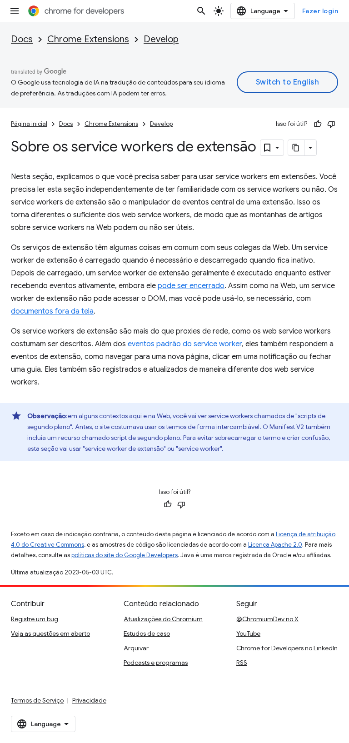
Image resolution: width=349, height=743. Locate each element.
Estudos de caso (147, 633)
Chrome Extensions (88, 39)
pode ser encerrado (191, 285)
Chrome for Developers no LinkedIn (287, 648)
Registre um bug (34, 619)
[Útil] (317, 124)
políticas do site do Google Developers (124, 555)
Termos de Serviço (37, 700)
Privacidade (89, 700)
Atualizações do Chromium (163, 619)
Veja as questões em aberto (50, 633)
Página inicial (29, 124)
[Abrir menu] (14, 11)
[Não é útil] (331, 124)
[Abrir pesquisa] (201, 10)
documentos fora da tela (52, 311)
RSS (241, 662)
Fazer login (320, 11)
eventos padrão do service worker (185, 344)
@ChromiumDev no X (267, 619)
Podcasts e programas (156, 662)
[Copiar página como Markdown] (296, 147)
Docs (22, 39)
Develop (161, 39)
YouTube (248, 633)
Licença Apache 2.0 (275, 545)
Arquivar (136, 648)
